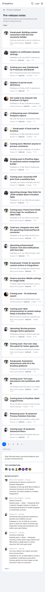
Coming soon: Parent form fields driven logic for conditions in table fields (25, 212)
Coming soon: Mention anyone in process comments (25, 145)
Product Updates (14, 10)
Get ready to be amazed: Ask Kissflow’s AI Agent (23, 99)
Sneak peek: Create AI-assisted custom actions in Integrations (25, 264)
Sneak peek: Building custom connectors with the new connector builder (23, 34)
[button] (21, 444)
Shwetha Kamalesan (19, 106)
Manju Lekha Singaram (20, 43)
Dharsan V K (17, 75)
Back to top (6, 449)
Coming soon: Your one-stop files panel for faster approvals (24, 345)
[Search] (32, 4)
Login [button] (37, 4)
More (6, 568)
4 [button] (17, 444)
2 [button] (8, 444)
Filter (5, 25)
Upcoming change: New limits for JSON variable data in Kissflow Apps (25, 194)
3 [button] (13, 444)
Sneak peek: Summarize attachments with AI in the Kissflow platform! (22, 363)
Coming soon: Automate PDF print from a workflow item (23, 178)
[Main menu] (42, 4)
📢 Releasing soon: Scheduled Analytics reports (24, 114)
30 (29, 75)
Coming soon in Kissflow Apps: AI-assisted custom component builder (25, 161)
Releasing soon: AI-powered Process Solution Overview (23, 415)
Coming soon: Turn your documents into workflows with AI (25, 381)
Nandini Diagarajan (16, 406)
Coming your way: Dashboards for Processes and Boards (24, 68)
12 (29, 137)
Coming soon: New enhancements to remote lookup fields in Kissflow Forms (25, 311)
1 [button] (4, 444)
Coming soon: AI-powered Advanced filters (22, 430)
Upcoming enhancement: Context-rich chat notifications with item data (24, 247)
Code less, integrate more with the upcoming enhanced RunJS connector (24, 229)
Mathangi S (17, 60)
